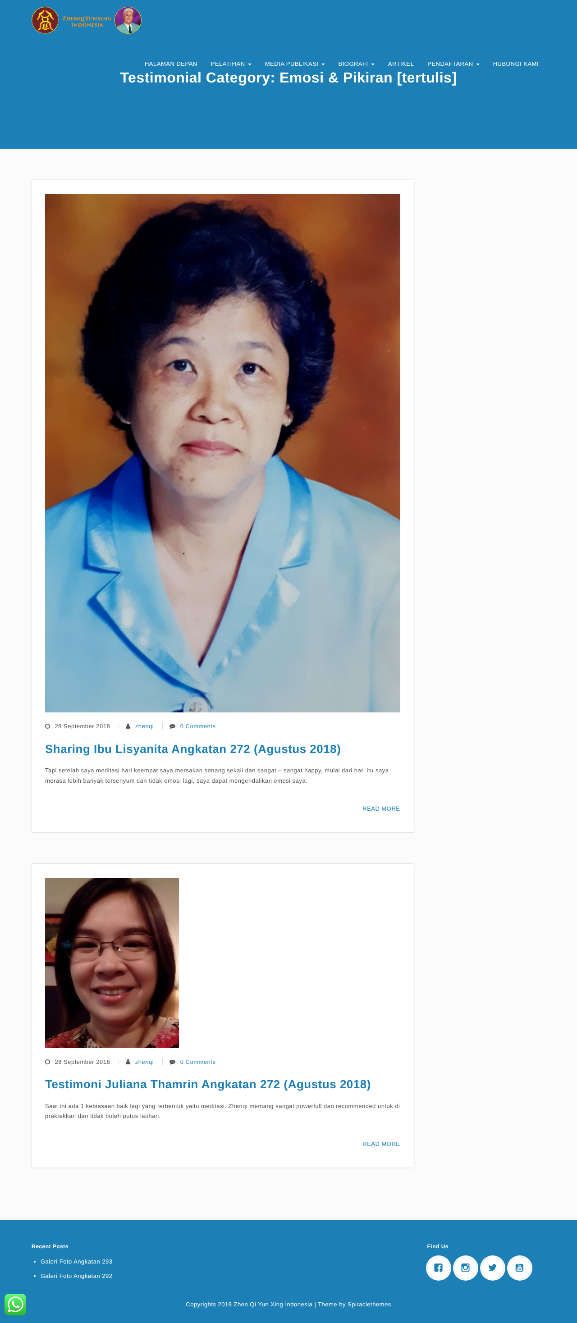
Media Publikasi (293, 63)
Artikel (401, 63)
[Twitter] (494, 1268)
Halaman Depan (171, 63)
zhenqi (144, 726)
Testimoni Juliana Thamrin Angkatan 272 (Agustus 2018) (208, 1084)
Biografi (354, 63)
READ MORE (381, 808)
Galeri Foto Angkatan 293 (76, 1261)
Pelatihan (229, 63)
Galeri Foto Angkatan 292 (76, 1276)
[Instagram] (467, 1268)
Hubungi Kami (516, 63)
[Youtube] (522, 1268)
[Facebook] (440, 1268)
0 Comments (198, 726)
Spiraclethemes (369, 1304)
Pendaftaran (451, 63)
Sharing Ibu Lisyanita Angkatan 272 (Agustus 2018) (193, 749)
